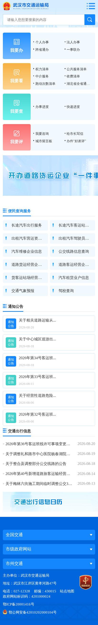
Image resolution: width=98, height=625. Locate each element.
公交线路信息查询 (74, 251)
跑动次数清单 (45, 83)
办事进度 (42, 106)
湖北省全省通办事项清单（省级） (79, 83)
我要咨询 (42, 133)
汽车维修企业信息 (26, 251)
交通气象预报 (22, 290)
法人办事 (73, 42)
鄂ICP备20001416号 (18, 604)
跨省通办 (42, 49)
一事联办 (73, 49)
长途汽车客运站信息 (76, 225)
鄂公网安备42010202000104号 (33, 612)
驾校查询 (66, 290)
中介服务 (42, 76)
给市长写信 (75, 133)
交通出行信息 (19, 431)
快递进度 (73, 106)
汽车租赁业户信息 (74, 277)
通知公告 (15, 306)
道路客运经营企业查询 (78, 264)
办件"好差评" (76, 141)
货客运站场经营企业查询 (32, 277)
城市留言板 (43, 141)
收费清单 (73, 76)
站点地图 (67, 591)
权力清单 (42, 69)
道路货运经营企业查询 (30, 264)
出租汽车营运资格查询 (30, 238)
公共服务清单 (77, 69)
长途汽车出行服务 (26, 225)
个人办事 (42, 42)
